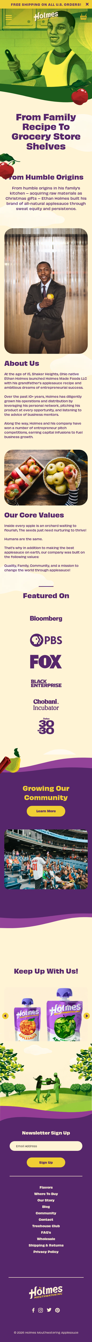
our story (46, 1200)
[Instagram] (40, 1311)
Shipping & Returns (46, 1245)
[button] (5, 1016)
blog (46, 1206)
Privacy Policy (46, 1251)
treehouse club (46, 1226)
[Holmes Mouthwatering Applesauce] (46, 1292)
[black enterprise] (46, 683)
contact (46, 1219)
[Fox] (46, 661)
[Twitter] (49, 1310)
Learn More (46, 811)
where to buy (46, 1193)
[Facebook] (33, 1311)
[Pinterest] (57, 1311)
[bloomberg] (46, 618)
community (46, 1213)
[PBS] (46, 640)
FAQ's (46, 1232)
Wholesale (46, 1238)
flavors (46, 1187)
